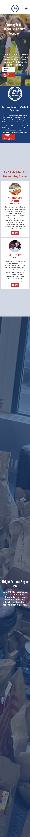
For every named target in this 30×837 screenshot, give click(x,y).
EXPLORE (15, 233)
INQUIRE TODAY (6, 75)
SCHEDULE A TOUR (7, 69)
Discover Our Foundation (8, 137)
